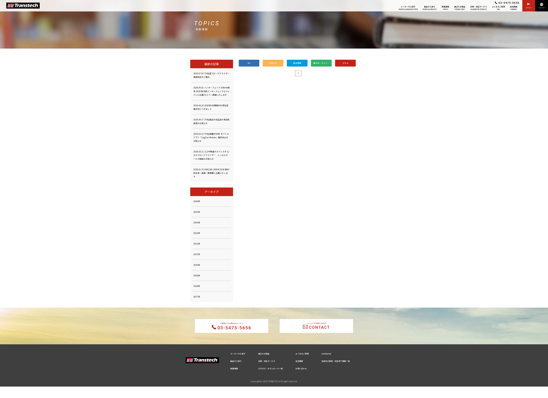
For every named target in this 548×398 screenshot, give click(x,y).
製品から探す (430, 7)
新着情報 (445, 7)
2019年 (196, 275)
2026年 (196, 201)
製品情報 (297, 63)
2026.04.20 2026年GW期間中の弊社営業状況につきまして (210, 107)
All (249, 63)
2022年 (196, 243)
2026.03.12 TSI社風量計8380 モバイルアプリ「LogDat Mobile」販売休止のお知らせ (211, 137)
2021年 (196, 254)
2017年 (196, 296)
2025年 (196, 211)
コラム (345, 63)
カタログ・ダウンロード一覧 (270, 368)
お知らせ (273, 63)
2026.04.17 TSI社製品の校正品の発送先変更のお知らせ (211, 121)
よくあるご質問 (498, 7)
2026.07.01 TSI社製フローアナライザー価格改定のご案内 (211, 75)
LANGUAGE (326, 353)
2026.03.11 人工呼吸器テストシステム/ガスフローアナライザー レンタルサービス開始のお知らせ (211, 155)
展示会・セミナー (321, 63)
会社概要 (513, 7)
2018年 (196, 286)
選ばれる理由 (459, 7)
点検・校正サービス (478, 7)
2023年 (196, 233)
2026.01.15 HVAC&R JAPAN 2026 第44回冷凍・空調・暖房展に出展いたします (211, 173)
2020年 (196, 264)
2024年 (196, 222)
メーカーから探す (408, 7)
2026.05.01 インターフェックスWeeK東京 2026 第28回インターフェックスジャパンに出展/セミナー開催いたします (211, 91)
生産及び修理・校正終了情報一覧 (335, 361)
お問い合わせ (301, 368)
